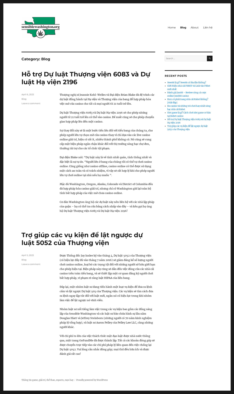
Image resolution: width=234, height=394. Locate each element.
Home (172, 27)
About (195, 27)
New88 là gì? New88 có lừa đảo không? (186, 82)
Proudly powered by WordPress (92, 380)
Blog (183, 27)
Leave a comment (30, 103)
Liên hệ (208, 27)
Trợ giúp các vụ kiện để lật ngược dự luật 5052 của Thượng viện (82, 239)
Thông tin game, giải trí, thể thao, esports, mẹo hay (47, 380)
